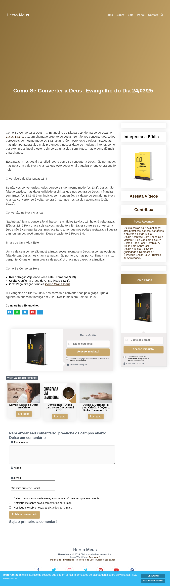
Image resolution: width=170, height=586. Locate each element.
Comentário (20, 442)
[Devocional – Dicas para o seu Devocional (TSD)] (59, 401)
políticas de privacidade (98, 358)
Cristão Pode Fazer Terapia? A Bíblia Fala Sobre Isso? (142, 244)
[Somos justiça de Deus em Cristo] (23, 401)
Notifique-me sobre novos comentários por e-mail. (43, 503)
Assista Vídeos (144, 196)
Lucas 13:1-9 (14, 136)
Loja (130, 14)
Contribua (143, 209)
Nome (17, 467)
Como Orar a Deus (57, 284)
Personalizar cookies (153, 581)
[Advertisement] (85, 55)
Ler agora (24, 413)
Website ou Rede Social (25, 488)
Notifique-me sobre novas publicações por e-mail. (43, 507)
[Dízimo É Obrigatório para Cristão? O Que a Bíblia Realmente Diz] (96, 401)
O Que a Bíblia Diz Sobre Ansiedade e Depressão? (139, 250)
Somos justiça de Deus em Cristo (23, 406)
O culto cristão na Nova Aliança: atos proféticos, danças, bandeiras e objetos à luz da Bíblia (144, 231)
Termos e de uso (85, 559)
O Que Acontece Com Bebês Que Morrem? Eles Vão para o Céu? (143, 238)
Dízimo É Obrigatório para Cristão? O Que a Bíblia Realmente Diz (96, 407)
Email (17, 478)
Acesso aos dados (105, 559)
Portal (140, 14)
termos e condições (78, 360)
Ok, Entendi (153, 576)
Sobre (120, 14)
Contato (153, 14)
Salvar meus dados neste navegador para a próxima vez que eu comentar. (57, 498)
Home (109, 14)
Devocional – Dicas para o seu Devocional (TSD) (60, 407)
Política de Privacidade (62, 559)
